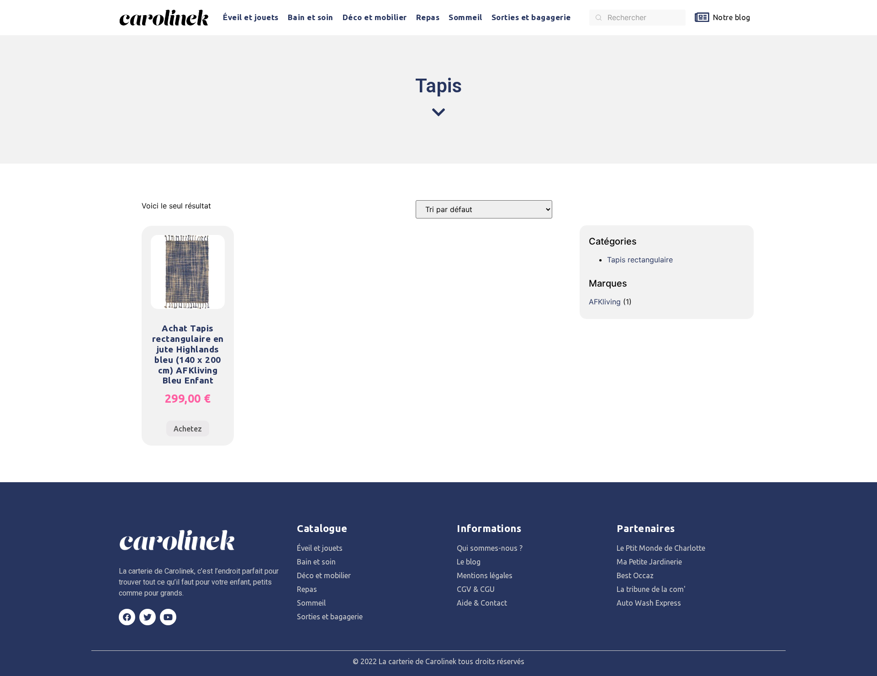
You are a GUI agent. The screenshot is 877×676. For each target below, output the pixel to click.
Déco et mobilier (375, 17)
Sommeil (465, 17)
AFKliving (605, 301)
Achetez (188, 429)
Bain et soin (310, 17)
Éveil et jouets (251, 17)
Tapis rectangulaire (640, 259)
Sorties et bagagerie (531, 17)
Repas (428, 17)
